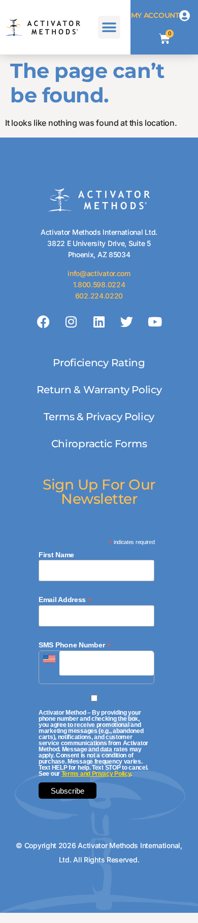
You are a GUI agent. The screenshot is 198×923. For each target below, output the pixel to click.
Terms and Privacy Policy (96, 773)
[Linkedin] (99, 321)
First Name (56, 554)
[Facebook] (43, 321)
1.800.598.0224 (99, 284)
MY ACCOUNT (155, 15)
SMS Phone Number (75, 644)
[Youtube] (154, 321)
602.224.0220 (99, 295)
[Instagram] (71, 321)
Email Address (65, 599)
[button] (109, 27)
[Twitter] (127, 321)
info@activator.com (99, 273)
